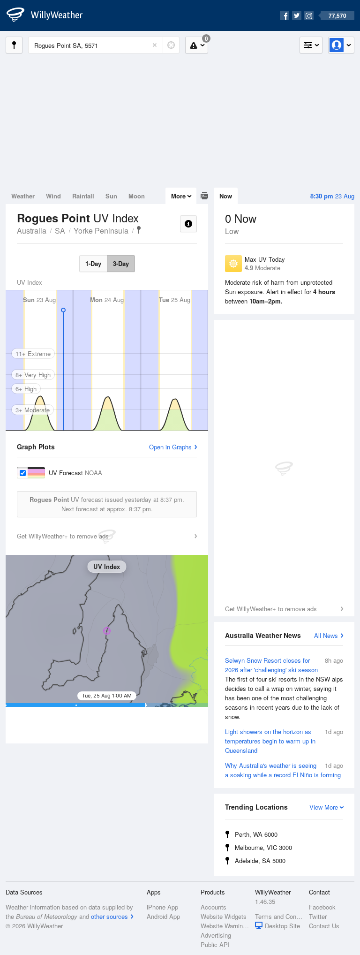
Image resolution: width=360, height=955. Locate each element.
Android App (163, 916)
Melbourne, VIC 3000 (263, 847)
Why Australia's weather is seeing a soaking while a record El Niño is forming (284, 770)
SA (60, 230)
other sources (109, 916)
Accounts (213, 906)
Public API (215, 944)
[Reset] (154, 45)
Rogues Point (138, 230)
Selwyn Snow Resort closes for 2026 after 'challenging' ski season (284, 688)
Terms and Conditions (279, 916)
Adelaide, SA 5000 (260, 860)
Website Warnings (225, 925)
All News (326, 635)
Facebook (322, 906)
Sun (111, 195)
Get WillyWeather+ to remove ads (271, 608)
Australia (31, 230)
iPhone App (162, 906)
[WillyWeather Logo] (50, 15)
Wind (53, 195)
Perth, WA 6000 (256, 834)
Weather (23, 195)
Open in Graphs (170, 446)
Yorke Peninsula (101, 230)
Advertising (216, 935)
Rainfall (83, 195)
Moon (136, 195)
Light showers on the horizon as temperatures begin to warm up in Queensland (284, 741)
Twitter (318, 916)
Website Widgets (224, 916)
